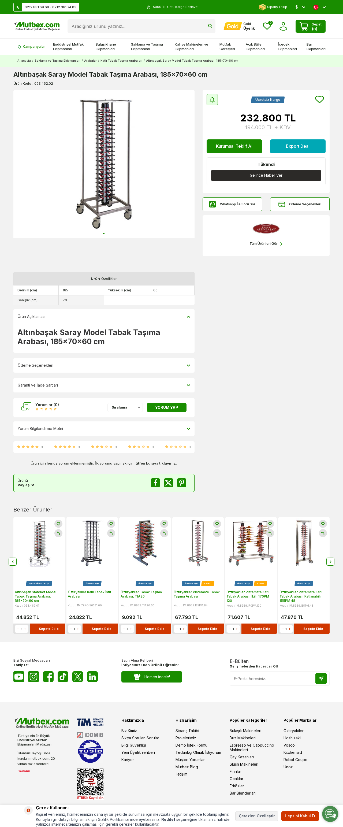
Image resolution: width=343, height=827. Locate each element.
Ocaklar (236, 778)
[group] (104, 164)
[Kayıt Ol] (321, 678)
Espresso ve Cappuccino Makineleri (252, 747)
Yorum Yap (166, 407)
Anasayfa (24, 60)
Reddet (168, 819)
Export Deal (298, 146)
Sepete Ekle (49, 629)
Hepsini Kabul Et (300, 816)
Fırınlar (235, 771)
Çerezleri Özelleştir (257, 816)
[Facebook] (48, 676)
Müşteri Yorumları (191, 759)
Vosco (289, 745)
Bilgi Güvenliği (133, 745)
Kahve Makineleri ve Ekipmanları (191, 46)
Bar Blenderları (243, 793)
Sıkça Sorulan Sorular (140, 738)
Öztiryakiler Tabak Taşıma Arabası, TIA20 (141, 594)
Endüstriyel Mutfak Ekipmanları (68, 46)
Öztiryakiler (294, 730)
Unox (288, 767)
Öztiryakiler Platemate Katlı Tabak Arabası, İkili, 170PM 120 (247, 596)
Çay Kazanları (242, 757)
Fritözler (237, 786)
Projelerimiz (186, 738)
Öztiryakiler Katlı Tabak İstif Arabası (89, 594)
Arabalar (90, 60)
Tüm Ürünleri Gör (263, 243)
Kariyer (127, 759)
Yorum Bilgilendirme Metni (40, 428)
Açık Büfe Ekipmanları (255, 46)
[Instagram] (33, 676)
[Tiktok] (63, 676)
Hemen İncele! (157, 676)
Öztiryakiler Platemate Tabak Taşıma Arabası (197, 594)
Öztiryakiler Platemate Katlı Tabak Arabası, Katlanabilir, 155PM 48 (301, 596)
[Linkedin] (92, 676)
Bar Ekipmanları (316, 46)
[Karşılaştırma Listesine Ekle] (58, 533)
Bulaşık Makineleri (245, 730)
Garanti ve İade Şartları (38, 385)
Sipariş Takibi (187, 730)
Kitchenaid (293, 752)
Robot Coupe (295, 759)
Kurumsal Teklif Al (234, 146)
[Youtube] (18, 676)
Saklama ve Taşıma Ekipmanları (147, 46)
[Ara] (210, 26)
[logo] (36, 26)
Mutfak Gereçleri (227, 46)
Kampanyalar (34, 46)
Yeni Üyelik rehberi (138, 752)
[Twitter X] (77, 676)
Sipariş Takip (277, 7)
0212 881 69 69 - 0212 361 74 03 (50, 7)
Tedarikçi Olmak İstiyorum (198, 752)
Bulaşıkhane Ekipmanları (106, 46)
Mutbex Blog (187, 767)
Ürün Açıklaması (31, 316)
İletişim (181, 774)
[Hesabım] (283, 26)
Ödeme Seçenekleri (305, 204)
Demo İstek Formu (191, 745)
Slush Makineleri (244, 764)
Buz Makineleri (243, 738)
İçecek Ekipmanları (287, 46)
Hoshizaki (292, 738)
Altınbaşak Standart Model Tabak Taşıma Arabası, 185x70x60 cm (35, 596)
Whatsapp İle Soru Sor (237, 204)
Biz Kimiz (129, 730)
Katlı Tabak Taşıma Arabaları (121, 60)
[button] (104, 233)
